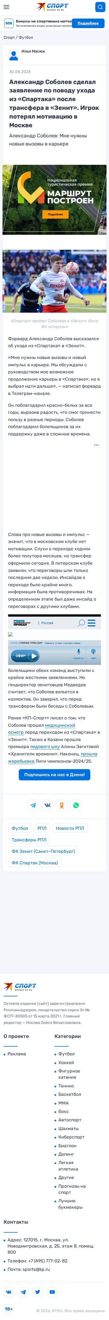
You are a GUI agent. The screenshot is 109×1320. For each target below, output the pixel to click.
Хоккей (66, 1062)
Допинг (66, 1154)
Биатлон (67, 1145)
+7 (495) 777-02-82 (47, 1261)
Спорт (9, 37)
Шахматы (68, 1128)
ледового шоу (45, 746)
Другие (66, 1177)
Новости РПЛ (70, 828)
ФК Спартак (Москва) (35, 862)
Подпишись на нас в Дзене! (54, 774)
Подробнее (88, 23)
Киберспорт (71, 1137)
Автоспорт (69, 1120)
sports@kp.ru (36, 1269)
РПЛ (41, 828)
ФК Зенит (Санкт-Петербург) (43, 851)
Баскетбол (69, 1094)
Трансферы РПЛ (29, 839)
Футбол (26, 37)
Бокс (63, 1111)
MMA (63, 1103)
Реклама (17, 1054)
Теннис (66, 1086)
